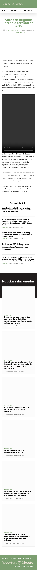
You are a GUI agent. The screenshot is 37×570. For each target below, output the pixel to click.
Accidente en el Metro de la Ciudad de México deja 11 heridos (16, 409)
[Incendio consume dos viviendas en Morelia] (18, 433)
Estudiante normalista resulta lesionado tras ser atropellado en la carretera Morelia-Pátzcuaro (18, 365)
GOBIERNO (5, 214)
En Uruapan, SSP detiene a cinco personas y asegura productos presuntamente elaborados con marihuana (15, 246)
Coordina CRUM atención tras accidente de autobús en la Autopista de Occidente (17, 493)
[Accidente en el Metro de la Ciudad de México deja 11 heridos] (18, 390)
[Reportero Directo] (4, 30)
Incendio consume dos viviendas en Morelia (14, 451)
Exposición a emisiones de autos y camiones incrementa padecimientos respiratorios (17, 234)
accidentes (18, 32)
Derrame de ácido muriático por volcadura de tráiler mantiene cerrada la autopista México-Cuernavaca (18, 320)
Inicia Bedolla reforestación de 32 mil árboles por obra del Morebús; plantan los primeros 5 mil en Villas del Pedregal (18, 259)
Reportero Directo (14, 30)
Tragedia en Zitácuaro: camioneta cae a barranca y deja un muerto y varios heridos (17, 537)
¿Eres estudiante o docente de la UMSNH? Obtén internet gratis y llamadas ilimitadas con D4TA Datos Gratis (17, 222)
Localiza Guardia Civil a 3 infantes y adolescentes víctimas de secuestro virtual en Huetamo (17, 210)
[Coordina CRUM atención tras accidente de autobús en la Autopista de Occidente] (18, 474)
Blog (23, 32)
